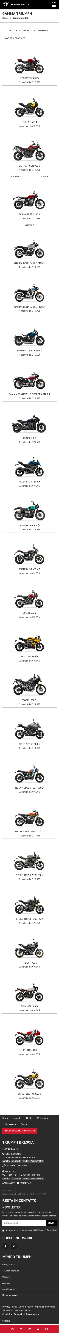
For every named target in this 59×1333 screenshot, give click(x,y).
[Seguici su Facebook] (5, 1246)
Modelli (17, 1118)
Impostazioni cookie (44, 1307)
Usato (29, 1118)
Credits (6, 1321)
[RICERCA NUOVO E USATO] (13, 1329)
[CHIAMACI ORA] (38, 1329)
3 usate (29, 225)
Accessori (6, 1283)
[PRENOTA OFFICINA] (30, 1329)
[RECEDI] (47, 1329)
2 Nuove (15, 177)
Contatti (25, 1124)
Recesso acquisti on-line (19, 1131)
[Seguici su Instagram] (14, 1246)
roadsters (22, 30)
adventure (41, 30)
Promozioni (43, 1118)
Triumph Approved (10, 1271)
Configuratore (8, 1264)
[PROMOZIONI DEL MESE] (21, 1329)
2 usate (42, 177)
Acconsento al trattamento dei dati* (22, 1230)
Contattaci (26, 1166)
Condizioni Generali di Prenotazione (20, 1314)
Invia (51, 1223)
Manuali (6, 1277)
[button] (53, 5)
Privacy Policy (9, 1307)
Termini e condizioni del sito (16, 1310)
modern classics (14, 38)
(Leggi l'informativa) (47, 1230)
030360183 (10, 1183)
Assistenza (10, 1124)
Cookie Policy (26, 1307)
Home (5, 18)
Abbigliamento (8, 1289)
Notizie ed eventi (9, 1295)
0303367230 (10, 1166)
